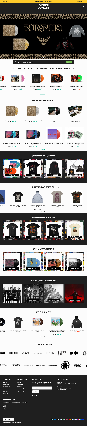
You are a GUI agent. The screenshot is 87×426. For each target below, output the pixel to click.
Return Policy (19, 386)
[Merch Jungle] (43, 6)
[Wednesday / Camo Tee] (60, 197)
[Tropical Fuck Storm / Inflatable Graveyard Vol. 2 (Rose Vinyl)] (74, 134)
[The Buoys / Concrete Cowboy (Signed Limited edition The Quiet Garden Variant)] (40, 322)
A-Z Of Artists (6, 391)
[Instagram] (4, 1)
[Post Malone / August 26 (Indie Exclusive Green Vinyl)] (60, 78)
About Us (5, 382)
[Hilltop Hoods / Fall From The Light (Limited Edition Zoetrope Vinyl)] (40, 78)
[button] (40, 57)
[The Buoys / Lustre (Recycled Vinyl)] (21, 322)
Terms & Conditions (7, 390)
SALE (48, 12)
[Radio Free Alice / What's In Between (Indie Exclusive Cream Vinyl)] (74, 111)
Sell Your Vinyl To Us (21, 391)
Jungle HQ (5, 393)
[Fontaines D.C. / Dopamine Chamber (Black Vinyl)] (33, 134)
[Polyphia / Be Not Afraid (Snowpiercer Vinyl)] (33, 111)
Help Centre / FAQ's (21, 390)
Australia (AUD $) (80, 1)
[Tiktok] (6, 1)
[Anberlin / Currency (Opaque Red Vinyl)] (53, 134)
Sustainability (6, 384)
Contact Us (19, 382)
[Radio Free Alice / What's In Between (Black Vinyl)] (53, 111)
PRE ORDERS (54, 12)
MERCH (37, 12)
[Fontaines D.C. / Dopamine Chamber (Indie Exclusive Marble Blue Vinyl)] (12, 134)
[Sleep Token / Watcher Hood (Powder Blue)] (21, 197)
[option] (43, 36)
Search (69, 62)
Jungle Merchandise (18, 422)
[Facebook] (3, 1)
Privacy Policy (6, 388)
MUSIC (43, 12)
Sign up (35, 391)
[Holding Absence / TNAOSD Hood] (60, 322)
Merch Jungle (8, 422)
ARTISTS (31, 12)
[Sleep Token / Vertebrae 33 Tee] (40, 197)
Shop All (42, 94)
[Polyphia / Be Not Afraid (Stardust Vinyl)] (12, 111)
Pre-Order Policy (20, 388)
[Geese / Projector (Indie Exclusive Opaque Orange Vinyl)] (21, 78)
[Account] (81, 6)
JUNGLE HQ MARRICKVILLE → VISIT (43, 1)
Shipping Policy (20, 384)
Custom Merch (6, 386)
